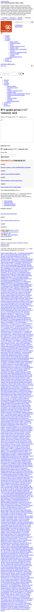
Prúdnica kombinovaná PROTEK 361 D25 (14, 320)
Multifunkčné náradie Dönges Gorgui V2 (11, 540)
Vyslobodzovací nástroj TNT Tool (23, 379)
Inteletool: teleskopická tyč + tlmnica (10, 582)
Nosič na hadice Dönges (7, 368)
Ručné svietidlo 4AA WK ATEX (21, 415)
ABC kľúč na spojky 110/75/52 (23, 310)
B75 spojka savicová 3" (14, 338)
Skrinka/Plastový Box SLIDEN (9, 453)
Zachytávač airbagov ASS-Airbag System (11, 400)
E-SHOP (7, 40)
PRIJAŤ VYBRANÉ (6, 19)
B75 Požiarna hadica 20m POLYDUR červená (16, 345)
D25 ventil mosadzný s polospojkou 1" (15, 313)
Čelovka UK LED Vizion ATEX (12, 565)
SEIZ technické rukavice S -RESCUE (17, 469)
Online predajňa (8, 201)
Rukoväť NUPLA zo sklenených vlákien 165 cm (10, 220)
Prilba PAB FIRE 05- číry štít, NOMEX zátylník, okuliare (17, 489)
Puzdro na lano (25, 567)
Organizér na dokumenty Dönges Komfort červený (17, 552)
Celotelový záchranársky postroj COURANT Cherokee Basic (17, 517)
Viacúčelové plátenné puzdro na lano (11, 567)
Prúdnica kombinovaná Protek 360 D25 (11, 316)
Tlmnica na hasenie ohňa (7, 379)
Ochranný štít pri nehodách (8, 419)
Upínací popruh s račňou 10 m (24, 392)
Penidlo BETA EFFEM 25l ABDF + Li (20, 451)
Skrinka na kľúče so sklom (22, 314)
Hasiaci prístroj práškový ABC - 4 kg (16, 296)
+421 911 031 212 (13, 231)
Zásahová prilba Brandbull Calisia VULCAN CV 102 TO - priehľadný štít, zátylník (16, 563)
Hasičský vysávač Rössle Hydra (19, 523)
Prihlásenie (20, 25)
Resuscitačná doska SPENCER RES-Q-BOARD (13, 373)
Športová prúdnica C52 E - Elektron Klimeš (11, 187)
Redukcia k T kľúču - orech (11, 343)
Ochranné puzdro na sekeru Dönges (10, 416)
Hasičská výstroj (14, 47)
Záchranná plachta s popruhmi (8, 380)
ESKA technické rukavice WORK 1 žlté (20, 486)
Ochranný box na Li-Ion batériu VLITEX (17, 364)
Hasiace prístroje (14, 41)
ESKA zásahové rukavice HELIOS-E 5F (15, 479)
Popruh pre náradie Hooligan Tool (17, 570)
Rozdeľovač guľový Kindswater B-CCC (16, 601)
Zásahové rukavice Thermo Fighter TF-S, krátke (16, 273)
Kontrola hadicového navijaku (8, 358)
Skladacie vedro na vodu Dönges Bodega (11, 547)
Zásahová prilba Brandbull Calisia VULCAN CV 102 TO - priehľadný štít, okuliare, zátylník (16, 561)
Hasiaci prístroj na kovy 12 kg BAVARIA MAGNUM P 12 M (16, 474)
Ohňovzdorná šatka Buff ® (14, 462)
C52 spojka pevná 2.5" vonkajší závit (21, 332)
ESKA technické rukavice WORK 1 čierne (12, 487)
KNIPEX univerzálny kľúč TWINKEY (11, 412)
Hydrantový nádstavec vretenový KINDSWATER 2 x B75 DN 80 (16, 167)
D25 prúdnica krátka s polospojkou (24, 335)
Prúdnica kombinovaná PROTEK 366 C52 (13, 316)
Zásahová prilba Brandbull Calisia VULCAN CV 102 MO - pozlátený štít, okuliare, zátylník (16, 558)
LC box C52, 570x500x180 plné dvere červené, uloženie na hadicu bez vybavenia (17, 311)
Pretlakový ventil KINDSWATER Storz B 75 (18, 499)
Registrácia (19, 26)
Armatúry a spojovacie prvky (17, 46)
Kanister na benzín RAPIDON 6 (20, 398)
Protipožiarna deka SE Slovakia (16, 347)
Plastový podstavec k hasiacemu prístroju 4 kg (15, 300)
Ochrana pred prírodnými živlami (18, 52)
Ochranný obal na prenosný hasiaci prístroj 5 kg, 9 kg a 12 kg (16, 289)
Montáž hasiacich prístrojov (16, 355)
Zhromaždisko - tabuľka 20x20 (9, 353)
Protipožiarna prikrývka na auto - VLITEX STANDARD (16, 603)
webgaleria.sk (20, 250)
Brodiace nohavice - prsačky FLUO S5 (15, 594)
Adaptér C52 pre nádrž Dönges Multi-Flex (10, 174)
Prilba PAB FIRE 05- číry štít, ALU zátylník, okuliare (17, 488)
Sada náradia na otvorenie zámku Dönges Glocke (16, 575)
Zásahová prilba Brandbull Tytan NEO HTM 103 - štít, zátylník (17, 555)
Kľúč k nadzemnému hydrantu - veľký (19, 344)
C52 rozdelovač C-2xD (19, 340)
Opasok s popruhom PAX (18, 535)
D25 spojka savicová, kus (26, 334)
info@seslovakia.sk (13, 234)
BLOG (7, 59)
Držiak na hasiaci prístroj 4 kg (14, 302)
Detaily (7, 1)
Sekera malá (17, 534)
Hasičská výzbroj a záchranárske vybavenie (18, 93)
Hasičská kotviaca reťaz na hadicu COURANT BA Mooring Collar (17, 513)
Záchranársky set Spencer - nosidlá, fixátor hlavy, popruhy (16, 371)
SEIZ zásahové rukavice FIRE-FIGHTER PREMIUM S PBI (16, 465)
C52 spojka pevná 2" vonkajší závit (12, 326)
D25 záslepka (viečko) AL (7, 335)
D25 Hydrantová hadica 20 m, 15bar (15, 256)
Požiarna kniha (4, 355)
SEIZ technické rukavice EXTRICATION (9, 213)
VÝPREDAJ (8, 58)
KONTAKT (8, 61)
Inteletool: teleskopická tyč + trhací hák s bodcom (18, 580)
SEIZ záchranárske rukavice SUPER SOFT (14, 458)
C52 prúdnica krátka (6, 332)
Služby (9, 96)
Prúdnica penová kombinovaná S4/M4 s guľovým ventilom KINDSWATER (17, 429)
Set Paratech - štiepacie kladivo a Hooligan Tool (15, 574)
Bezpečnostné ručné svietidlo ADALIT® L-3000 (17, 377)
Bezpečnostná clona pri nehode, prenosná (11, 394)
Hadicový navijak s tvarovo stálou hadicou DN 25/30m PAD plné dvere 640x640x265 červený (17, 307)
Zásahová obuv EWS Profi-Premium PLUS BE (17, 348)
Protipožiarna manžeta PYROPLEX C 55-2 (12, 281)
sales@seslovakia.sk (6, 236)
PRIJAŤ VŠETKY (17, 19)
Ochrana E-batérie (14, 53)
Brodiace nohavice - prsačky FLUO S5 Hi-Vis (15, 594)
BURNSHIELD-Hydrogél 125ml (23, 374)
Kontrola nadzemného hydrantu (9, 359)
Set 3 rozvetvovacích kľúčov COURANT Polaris (13, 509)
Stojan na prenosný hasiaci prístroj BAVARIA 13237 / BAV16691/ (16, 303)
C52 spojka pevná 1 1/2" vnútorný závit (19, 323)
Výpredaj (12, 55)
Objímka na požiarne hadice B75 (15, 413)
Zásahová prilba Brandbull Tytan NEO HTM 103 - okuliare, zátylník (15, 554)
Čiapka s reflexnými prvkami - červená (19, 433)
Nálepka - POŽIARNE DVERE (10, 362)
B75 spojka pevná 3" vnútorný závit (10, 337)
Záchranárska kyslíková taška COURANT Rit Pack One (16, 512)
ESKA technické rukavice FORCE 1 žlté (11, 483)
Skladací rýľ (8, 398)
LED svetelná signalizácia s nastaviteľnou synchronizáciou (17, 386)
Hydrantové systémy (15, 43)
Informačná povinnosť (10, 205)
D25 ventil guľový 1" (18, 313)
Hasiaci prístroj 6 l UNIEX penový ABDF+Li (15, 446)
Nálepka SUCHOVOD (23, 353)
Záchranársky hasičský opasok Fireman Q (13, 591)
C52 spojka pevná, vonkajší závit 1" (17, 329)
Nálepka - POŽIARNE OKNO (16, 289)
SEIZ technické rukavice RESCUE (15, 470)
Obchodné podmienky (10, 204)
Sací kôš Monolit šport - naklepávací (18, 585)
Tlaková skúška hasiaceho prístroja (20, 356)
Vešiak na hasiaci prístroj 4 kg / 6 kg (16, 350)
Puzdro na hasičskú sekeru (7, 568)
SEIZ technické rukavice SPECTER (19, 410)
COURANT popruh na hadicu (17, 511)
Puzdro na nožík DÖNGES (20, 391)
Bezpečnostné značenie (16, 56)
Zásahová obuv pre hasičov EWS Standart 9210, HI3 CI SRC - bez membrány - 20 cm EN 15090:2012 (17, 259)
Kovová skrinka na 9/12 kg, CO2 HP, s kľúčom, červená (17, 444)
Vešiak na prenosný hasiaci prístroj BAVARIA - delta (16, 304)
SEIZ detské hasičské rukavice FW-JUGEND (21, 472)
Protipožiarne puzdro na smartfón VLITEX (12, 607)
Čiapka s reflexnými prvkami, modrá (10, 435)
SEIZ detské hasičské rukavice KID (10, 474)
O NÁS (7, 37)
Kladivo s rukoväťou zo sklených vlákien (16, 370)
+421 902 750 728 (5, 233)
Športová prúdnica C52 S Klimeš (16, 597)
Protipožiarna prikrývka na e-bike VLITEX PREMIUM (15, 365)
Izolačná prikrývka (13, 382)
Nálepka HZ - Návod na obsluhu (23, 352)
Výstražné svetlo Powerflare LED (15, 465)
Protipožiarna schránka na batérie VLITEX (15, 608)
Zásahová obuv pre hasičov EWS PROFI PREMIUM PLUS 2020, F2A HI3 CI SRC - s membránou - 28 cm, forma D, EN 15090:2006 (16, 271)
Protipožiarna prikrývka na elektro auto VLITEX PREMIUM (17, 367)
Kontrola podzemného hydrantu (25, 358)
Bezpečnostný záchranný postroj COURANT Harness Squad (17, 516)
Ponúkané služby (8, 202)
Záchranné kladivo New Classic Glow (19, 418)
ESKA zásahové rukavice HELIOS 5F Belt (15, 478)
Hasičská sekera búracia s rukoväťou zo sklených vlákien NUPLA (16, 383)
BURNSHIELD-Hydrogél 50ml (9, 376)
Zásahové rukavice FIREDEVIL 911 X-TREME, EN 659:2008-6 (16, 274)
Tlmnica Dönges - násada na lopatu (18, 538)
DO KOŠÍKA (5, 157)
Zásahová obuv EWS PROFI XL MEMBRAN (16, 401)
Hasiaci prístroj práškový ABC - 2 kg (10, 253)
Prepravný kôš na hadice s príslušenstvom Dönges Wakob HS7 (14, 542)
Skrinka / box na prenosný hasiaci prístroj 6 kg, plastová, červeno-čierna (16, 291)
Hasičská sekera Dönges (7, 534)
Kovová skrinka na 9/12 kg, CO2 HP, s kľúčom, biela (15, 444)
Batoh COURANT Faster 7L (12, 504)
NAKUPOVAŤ (5, 246)
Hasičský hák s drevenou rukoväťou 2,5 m (12, 388)
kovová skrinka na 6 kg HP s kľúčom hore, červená (18, 442)
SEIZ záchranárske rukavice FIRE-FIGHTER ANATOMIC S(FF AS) (16, 408)
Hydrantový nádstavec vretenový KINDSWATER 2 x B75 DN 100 (15, 528)
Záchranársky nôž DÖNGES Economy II (19, 385)
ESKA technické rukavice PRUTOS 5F (21, 481)
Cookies (3, 1)
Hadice (11, 44)
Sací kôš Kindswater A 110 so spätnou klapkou (15, 597)
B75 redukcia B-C (7, 340)
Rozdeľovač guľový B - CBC (17, 457)
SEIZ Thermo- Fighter (17, 421)
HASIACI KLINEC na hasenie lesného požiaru (11, 180)
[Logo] (6, 31)
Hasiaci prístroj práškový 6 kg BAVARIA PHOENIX (15, 297)
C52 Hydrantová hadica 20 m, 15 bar (14, 256)
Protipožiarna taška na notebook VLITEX (18, 606)
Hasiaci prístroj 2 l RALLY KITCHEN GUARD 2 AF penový (17, 298)
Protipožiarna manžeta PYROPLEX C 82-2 (16, 282)
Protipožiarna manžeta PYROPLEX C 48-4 (14, 280)
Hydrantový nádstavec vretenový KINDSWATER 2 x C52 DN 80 (15, 531)
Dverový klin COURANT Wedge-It (13, 508)
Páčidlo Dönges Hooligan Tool (12, 389)
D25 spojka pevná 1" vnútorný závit (10, 334)
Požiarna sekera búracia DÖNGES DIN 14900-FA (16, 395)
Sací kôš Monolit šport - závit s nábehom (17, 585)
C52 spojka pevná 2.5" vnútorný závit (22, 331)
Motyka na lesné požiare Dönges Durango (18, 546)
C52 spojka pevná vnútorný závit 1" (20, 328)
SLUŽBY (7, 38)
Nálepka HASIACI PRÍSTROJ (11, 286)
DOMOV (7, 35)
